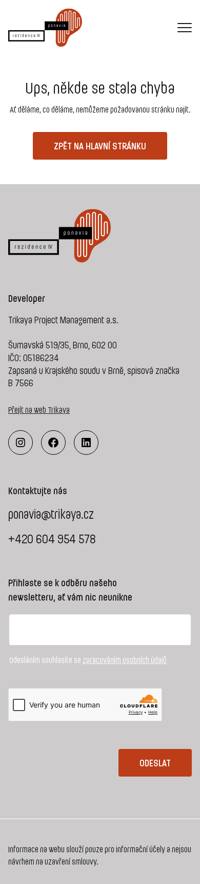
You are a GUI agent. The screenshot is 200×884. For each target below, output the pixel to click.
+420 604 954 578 (52, 538)
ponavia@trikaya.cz (51, 513)
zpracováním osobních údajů (125, 660)
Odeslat (155, 762)
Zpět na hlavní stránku (100, 145)
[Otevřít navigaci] (184, 27)
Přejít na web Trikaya (39, 409)
